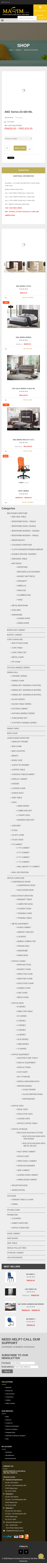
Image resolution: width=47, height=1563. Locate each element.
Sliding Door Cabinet (27, 1175)
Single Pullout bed (16, 1248)
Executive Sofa (25, 1114)
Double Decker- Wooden (24, 554)
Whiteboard (29, 1099)
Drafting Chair (24, 979)
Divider (15, 784)
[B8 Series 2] (10, 1321)
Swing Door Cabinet (27, 1180)
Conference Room (21, 882)
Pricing (7, 133)
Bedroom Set (18, 540)
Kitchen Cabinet (20, 709)
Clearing (16, 1218)
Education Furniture (22, 896)
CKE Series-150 (31, 1289)
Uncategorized (14, 1257)
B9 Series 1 (30, 1274)
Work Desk (22, 955)
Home (11, 50)
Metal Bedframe (20, 605)
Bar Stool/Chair (20, 643)
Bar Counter (18, 751)
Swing (15, 1204)
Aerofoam (22, 567)
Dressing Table (19, 559)
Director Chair (25, 974)
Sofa (14, 802)
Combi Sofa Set (24, 811)
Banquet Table (24, 899)
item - (40, 11)
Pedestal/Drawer (26, 1166)
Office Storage (19, 1129)
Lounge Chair (18, 788)
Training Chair (24, 913)
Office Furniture (15, 878)
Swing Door (23, 623)
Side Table (17, 798)
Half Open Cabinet (26, 1152)
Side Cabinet (23, 1170)
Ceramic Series (19, 676)
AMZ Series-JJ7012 (23, 286)
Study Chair (18, 835)
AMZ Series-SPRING (23, 337)
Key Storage (23, 1077)
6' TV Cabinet (23, 857)
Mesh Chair (23, 997)
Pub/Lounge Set (19, 718)
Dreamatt (22, 581)
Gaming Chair (23, 988)
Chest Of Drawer (20, 765)
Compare (29, 149)
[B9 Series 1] (10, 1277)
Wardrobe (17, 615)
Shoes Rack (18, 793)
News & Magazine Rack (28, 1081)
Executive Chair (25, 983)
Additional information (23, 176)
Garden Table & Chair (22, 1200)
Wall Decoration (20, 872)
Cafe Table (17, 648)
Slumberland (24, 595)
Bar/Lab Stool (24, 965)
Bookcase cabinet (16, 630)
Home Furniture (20, 1223)
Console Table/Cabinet (23, 774)
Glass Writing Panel (33, 1094)
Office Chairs (19, 961)
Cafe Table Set (19, 652)
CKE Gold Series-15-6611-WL (23, 388)
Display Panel (24, 1067)
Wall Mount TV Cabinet (28, 867)
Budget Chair (24, 969)
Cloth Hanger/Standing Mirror (27, 549)
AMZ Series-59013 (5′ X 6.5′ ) (23, 440)
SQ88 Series (23, 1044)
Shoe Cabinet (13, 1233)
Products (18, 50)
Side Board (12, 1238)
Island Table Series (21, 704)
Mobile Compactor (26, 941)
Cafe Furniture (15, 639)
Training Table (24, 918)
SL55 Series (23, 1039)
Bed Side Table (19, 517)
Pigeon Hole (23, 946)
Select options (27, 297)
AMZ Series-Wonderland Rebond (31, 1304)
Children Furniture (22, 545)
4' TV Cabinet (23, 848)
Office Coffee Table (27, 1123)
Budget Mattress (26, 576)
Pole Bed (16, 610)
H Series (21, 1025)
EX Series (22, 1016)
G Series (21, 1021)
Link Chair (22, 993)
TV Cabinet (17, 844)
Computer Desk (25, 904)
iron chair (12, 733)
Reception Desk (20, 1185)
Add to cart (20, 148)
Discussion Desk (25, 890)
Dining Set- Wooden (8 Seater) (26, 695)
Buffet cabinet (14, 635)
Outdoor (11, 1196)
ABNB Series (23, 806)
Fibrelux (21, 586)
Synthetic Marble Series (24, 723)
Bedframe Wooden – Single (25, 535)
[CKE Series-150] (10, 1291)
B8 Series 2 (30, 1319)
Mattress (17, 563)
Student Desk (24, 909)
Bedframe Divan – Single (24, 521)
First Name (6, 1363)
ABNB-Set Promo (20, 742)
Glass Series (18, 699)
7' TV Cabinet (23, 862)
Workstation (18, 1190)
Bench (15, 756)
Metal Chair (18, 657)
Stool (15, 830)
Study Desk (17, 840)
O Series (21, 1030)
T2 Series (21, 1049)
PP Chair (16, 662)
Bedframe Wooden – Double (26, 531)
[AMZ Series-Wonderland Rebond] (10, 1306)
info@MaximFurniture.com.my (15, 1531)
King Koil (21, 590)
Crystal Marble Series (18, 668)
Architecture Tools (27, 1058)
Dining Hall (12, 672)
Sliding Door (23, 618)
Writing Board (24, 1086)
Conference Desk (26, 885)
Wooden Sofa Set (25, 820)
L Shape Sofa (23, 815)
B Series (21, 1007)
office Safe (23, 1156)
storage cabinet (15, 1253)
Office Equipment (20, 1054)
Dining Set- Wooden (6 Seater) (26, 690)
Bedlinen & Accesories (28, 572)
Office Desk (18, 1003)
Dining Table (13, 728)
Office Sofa (18, 1106)
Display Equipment (26, 1063)
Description (23, 170)
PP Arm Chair (13, 1210)
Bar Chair (17, 746)
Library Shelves (25, 932)
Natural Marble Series (23, 713)
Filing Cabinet (24, 927)
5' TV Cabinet (23, 852)
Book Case (17, 760)
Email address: (8, 1367)
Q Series (21, 1035)
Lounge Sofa (23, 1119)
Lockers (21, 937)
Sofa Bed (16, 826)
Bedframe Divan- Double (24, 526)
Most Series (23, 491)
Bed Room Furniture (17, 513)
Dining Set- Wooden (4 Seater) (26, 685)
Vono (20, 600)
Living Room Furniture (18, 738)
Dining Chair (18, 681)
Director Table (25, 1011)
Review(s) (18, 118)
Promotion (12, 1215)
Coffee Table (18, 770)
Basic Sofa (22, 1109)
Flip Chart (22, 1072)
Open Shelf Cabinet (27, 1161)
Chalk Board (29, 1090)
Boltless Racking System (30, 1133)
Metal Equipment (20, 924)
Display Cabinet (20, 779)
